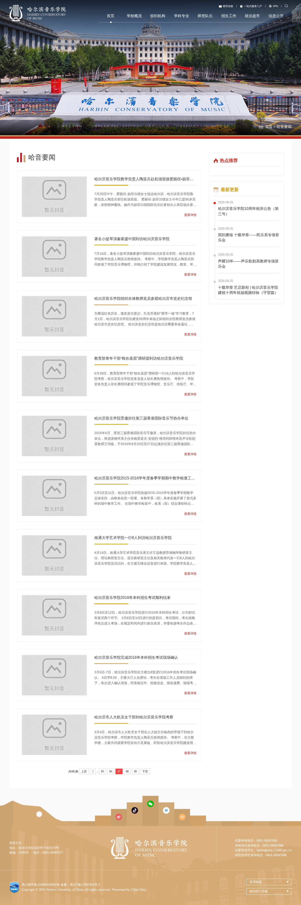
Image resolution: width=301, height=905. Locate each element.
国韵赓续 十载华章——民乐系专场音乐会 (248, 237)
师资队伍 (205, 16)
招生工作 (228, 16)
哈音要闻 (284, 127)
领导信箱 (228, 6)
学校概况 (134, 16)
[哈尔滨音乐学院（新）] (37, 13)
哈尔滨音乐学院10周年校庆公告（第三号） (248, 211)
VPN (275, 6)
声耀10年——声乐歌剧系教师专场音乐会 (248, 263)
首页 (110, 16)
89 (135, 771)
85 (102, 771)
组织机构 (157, 16)
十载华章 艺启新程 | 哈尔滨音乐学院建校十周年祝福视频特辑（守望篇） (248, 290)
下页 (145, 771)
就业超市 (252, 16)
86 (110, 771)
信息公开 (276, 16)
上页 (84, 771)
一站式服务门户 (253, 6)
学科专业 (181, 16)
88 (127, 771)
